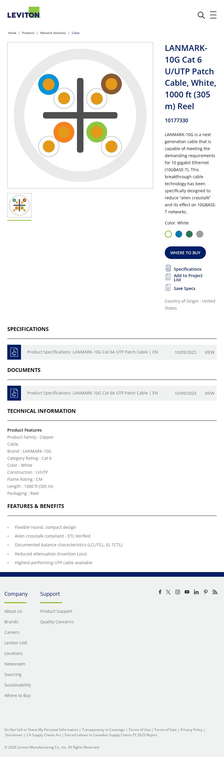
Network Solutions (53, 33)
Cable (76, 33)
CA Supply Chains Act (44, 734)
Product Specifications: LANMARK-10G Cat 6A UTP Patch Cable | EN (92, 352)
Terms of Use (139, 729)
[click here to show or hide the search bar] (201, 15)
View (209, 352)
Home (12, 33)
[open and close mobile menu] (213, 14)
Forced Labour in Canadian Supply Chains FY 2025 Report (111, 734)
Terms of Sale (165, 729)
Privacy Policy (191, 729)
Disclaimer (14, 734)
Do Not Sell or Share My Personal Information (41, 729)
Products (28, 33)
